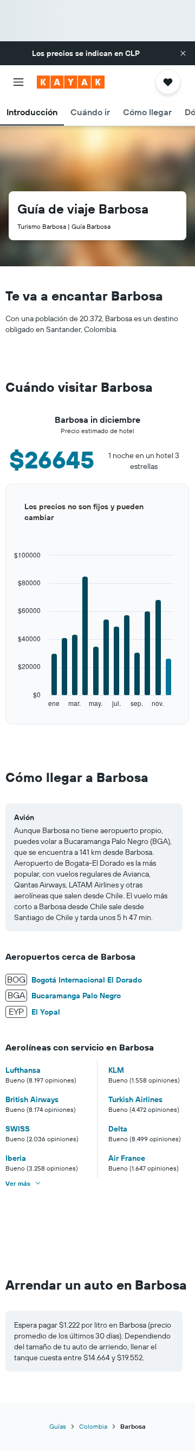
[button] (183, 53)
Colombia (93, 1426)
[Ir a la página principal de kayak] (71, 82)
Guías (57, 1426)
